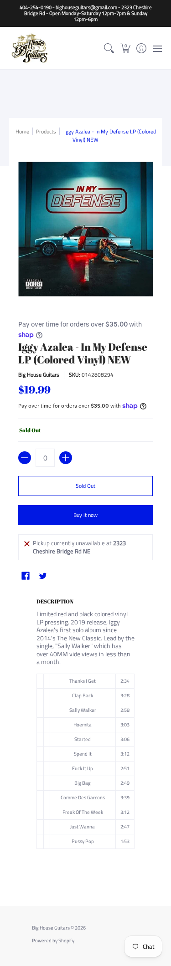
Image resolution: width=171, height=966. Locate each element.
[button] (125, 48)
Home (22, 131)
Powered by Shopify (53, 940)
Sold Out (85, 485)
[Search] (109, 48)
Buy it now (85, 515)
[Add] (65, 457)
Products (46, 131)
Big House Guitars (38, 374)
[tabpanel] (85, 736)
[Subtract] (24, 457)
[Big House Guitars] (29, 48)
